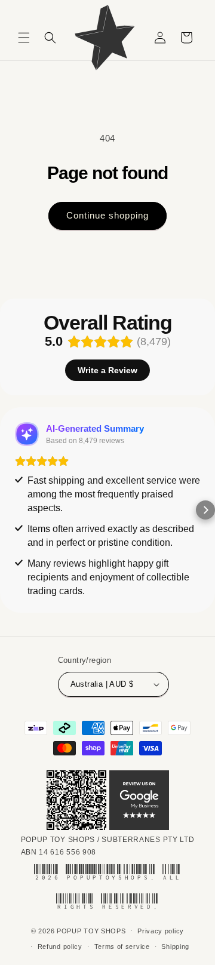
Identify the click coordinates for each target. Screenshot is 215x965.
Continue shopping (107, 215)
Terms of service (122, 946)
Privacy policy (160, 931)
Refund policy (60, 946)
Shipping (175, 946)
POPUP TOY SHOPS (91, 930)
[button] (24, 37)
